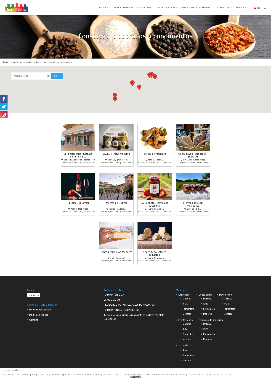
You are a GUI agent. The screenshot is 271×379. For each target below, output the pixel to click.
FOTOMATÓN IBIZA (114, 295)
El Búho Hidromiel (78, 203)
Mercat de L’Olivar (116, 203)
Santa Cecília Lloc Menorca (116, 252)
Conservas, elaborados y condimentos (54, 62)
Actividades (101, 8)
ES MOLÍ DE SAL (112, 300)
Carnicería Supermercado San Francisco (78, 155)
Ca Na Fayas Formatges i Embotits (192, 155)
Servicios (241, 8)
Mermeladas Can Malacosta (193, 204)
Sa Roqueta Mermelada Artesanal (154, 204)
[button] (115, 99)
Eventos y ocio (166, 8)
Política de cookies (38, 315)
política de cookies (222, 374)
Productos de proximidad (195, 8)
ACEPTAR (135, 377)
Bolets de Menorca (154, 153)
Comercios (223, 8)
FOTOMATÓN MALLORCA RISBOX (121, 310)
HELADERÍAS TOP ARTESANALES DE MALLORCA (129, 305)
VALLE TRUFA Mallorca (116, 153)
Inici (5, 62)
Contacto (33, 320)
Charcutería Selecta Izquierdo (154, 253)
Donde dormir (122, 8)
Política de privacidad (40, 309)
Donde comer (144, 8)
